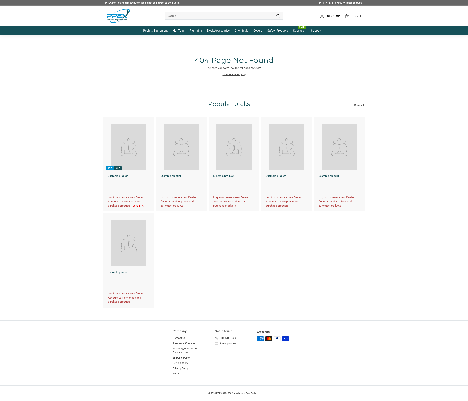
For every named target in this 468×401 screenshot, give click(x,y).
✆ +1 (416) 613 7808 (331, 2)
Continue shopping (234, 74)
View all (359, 105)
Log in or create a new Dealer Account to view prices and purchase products (126, 201)
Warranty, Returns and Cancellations (185, 350)
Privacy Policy (180, 368)
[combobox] (224, 16)
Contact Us (179, 337)
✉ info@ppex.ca (352, 2)
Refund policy (180, 363)
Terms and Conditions (185, 343)
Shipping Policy (181, 357)
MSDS (176, 373)
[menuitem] (155, 30)
